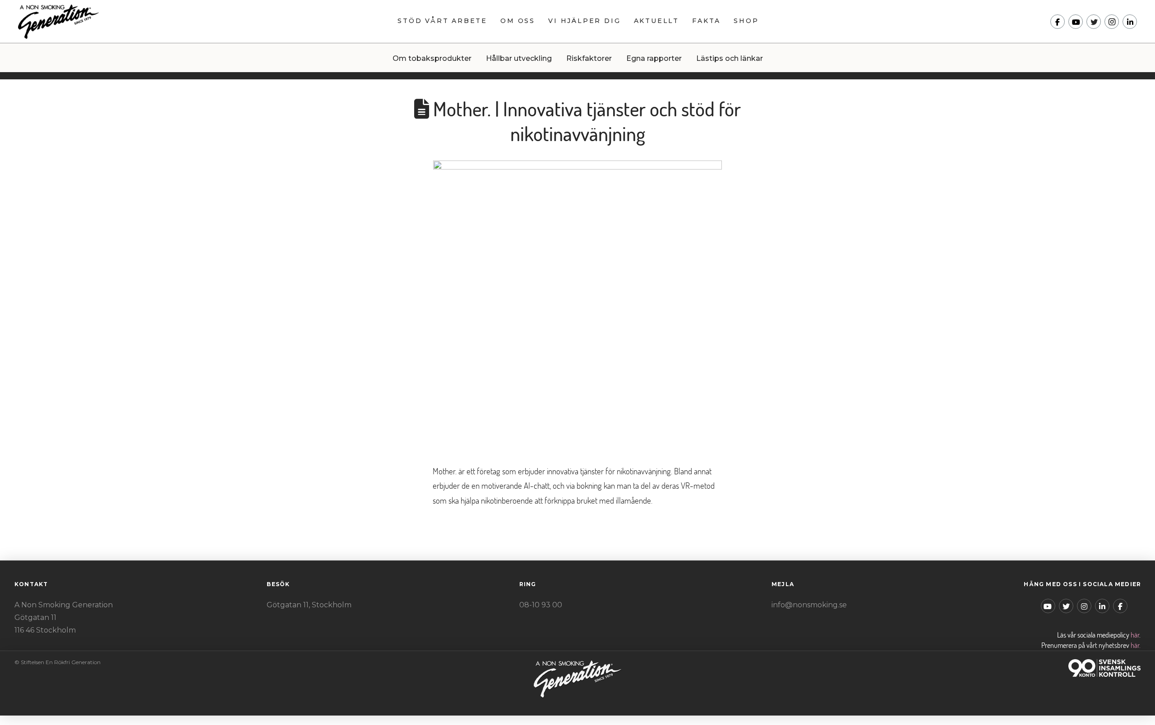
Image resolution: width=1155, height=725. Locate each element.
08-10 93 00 (540, 605)
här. (1136, 645)
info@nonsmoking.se (809, 605)
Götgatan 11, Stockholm (309, 605)
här (1135, 634)
